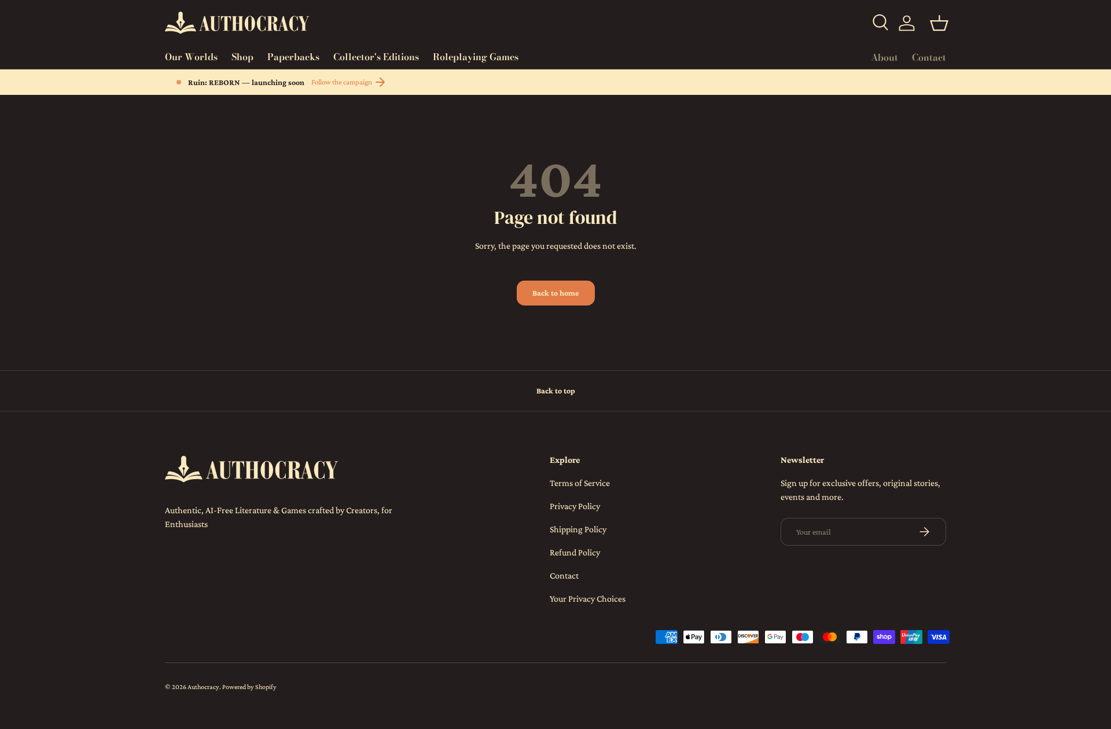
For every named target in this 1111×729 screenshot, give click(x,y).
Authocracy (203, 687)
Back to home (555, 292)
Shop (242, 57)
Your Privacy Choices (588, 598)
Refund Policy (575, 552)
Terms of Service (580, 483)
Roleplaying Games (475, 57)
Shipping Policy (578, 529)
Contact (929, 57)
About (884, 57)
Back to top (555, 390)
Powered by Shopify (249, 687)
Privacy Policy (575, 506)
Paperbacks (293, 57)
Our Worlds (191, 57)
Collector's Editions (376, 57)
